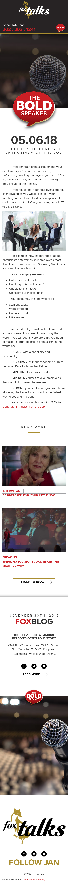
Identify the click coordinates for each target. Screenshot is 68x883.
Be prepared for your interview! (29, 495)
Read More (31, 674)
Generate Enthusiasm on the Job (23, 407)
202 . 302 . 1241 (19, 30)
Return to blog (31, 582)
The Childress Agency (34, 879)
